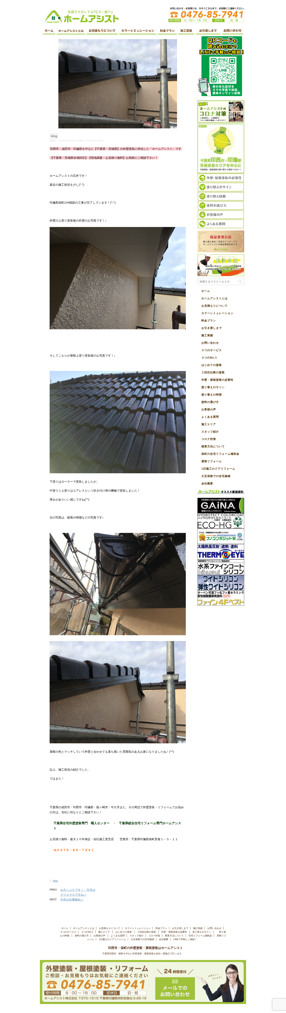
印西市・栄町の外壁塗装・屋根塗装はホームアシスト (148, 947)
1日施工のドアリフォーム (218, 468)
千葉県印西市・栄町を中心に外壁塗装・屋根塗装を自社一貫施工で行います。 (143, 953)
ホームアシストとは (214, 298)
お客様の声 (208, 409)
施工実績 (207, 335)
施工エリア (208, 424)
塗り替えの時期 (212, 394)
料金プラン (208, 320)
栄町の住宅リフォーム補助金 (220, 453)
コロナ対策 (208, 439)
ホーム (205, 290)
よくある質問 (210, 416)
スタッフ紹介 (210, 431)
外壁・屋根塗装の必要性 (217, 379)
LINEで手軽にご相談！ (185, 939)
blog (55, 880)
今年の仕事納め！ (72, 899)
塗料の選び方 (210, 402)
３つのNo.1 (209, 357)
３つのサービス (212, 350)
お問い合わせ (210, 342)
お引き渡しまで (211, 327)
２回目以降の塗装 (213, 372)
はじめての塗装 (212, 365)
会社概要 (207, 483)
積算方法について (213, 446)
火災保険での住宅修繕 (216, 476)
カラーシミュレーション (217, 313)
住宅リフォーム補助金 (200, 935)
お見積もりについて (214, 305)
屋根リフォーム (211, 461)
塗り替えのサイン (213, 387)
